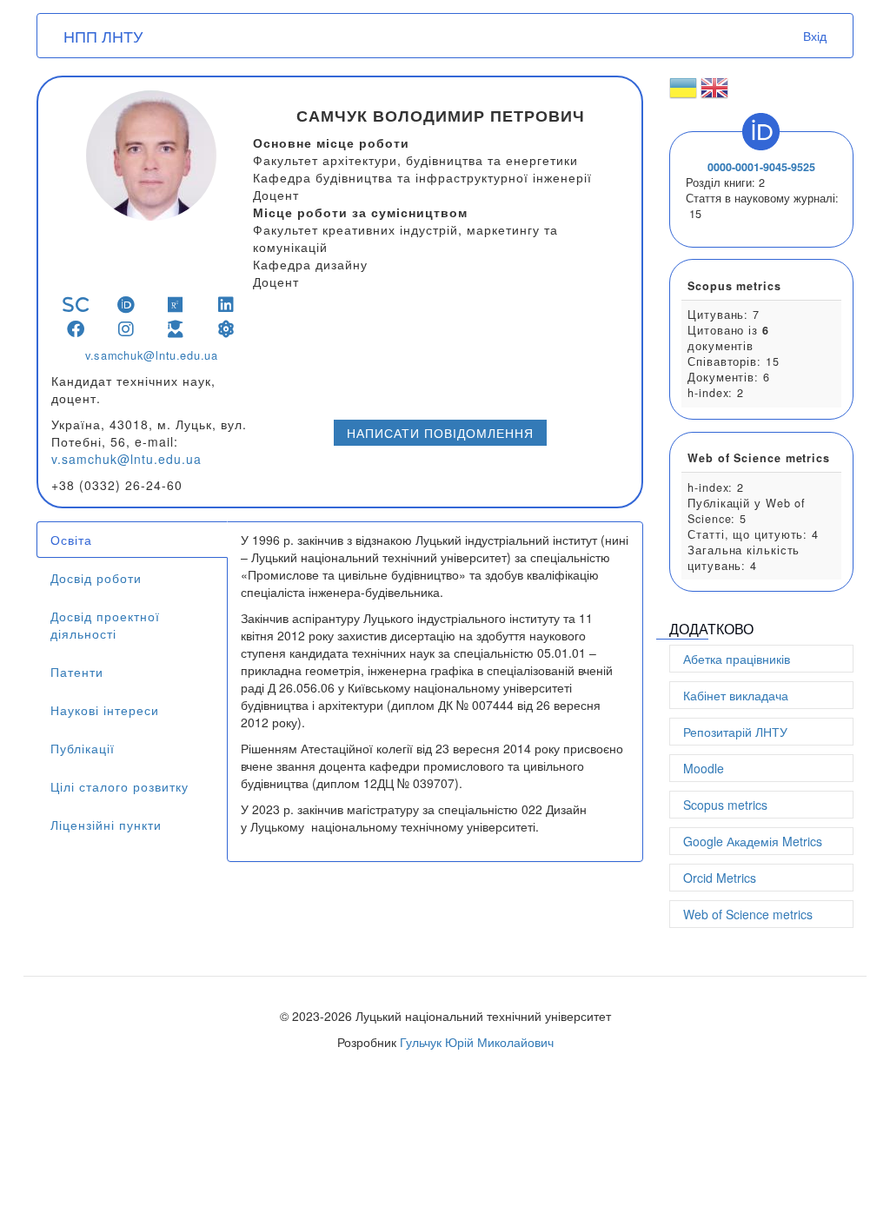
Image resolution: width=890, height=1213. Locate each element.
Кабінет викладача (735, 695)
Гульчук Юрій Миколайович (477, 1042)
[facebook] (76, 328)
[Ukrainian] (683, 95)
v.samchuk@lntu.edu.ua (151, 355)
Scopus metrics (725, 804)
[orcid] (126, 304)
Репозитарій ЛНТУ (735, 731)
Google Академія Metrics (752, 841)
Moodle (703, 768)
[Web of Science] (226, 328)
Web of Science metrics (748, 914)
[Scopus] (76, 304)
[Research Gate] (176, 304)
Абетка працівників (736, 658)
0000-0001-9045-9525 (761, 167)
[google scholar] (176, 328)
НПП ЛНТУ (103, 35)
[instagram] (126, 328)
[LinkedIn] (226, 304)
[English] (714, 95)
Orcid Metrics (719, 877)
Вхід (815, 35)
